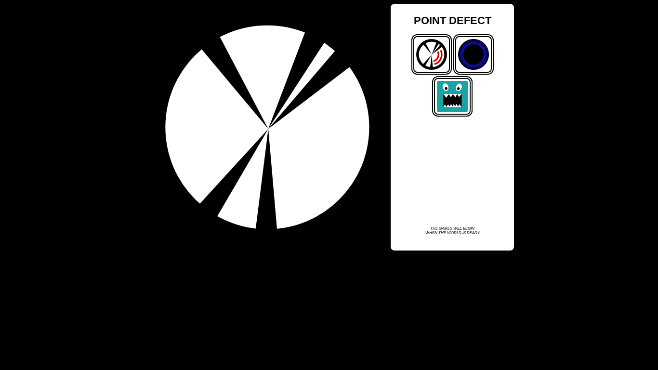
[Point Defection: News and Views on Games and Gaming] (431, 72)
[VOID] (473, 72)
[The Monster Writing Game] (452, 114)
